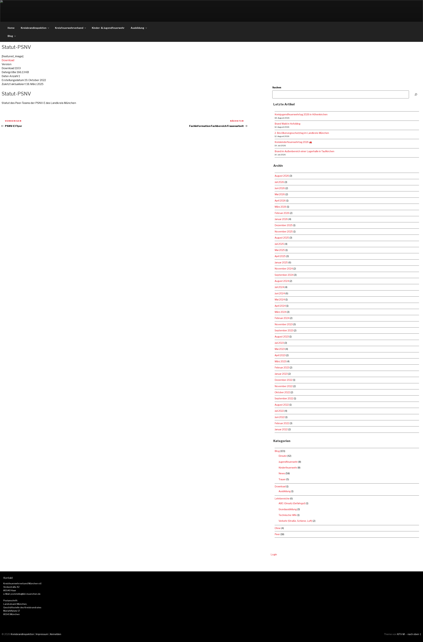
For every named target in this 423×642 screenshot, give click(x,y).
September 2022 (284, 398)
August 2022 (282, 404)
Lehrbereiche (282, 498)
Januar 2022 (281, 429)
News (282, 473)
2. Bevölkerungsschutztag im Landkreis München (302, 133)
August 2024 (282, 281)
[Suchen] (416, 94)
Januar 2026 (281, 219)
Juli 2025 (279, 244)
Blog (10, 36)
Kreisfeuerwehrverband (69, 27)
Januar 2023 (281, 373)
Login (274, 554)
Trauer (282, 479)
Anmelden (55, 634)
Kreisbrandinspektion (33, 27)
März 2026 (280, 206)
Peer (277, 534)
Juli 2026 (279, 182)
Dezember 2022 (283, 379)
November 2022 (284, 386)
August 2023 (282, 336)
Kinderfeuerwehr (288, 467)
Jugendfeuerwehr (288, 461)
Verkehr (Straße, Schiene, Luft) (295, 520)
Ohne (278, 528)
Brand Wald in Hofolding (287, 123)
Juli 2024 (279, 287)
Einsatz (283, 455)
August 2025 (282, 237)
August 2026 (282, 175)
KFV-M (401, 634)
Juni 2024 (280, 293)
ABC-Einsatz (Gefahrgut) (292, 503)
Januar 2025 (281, 262)
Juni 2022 (280, 417)
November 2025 (284, 231)
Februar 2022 (282, 423)
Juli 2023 (279, 342)
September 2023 (284, 330)
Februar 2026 (282, 213)
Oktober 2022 (282, 392)
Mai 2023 (280, 349)
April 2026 (280, 200)
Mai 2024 (280, 299)
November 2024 (284, 268)
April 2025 (280, 256)
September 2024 (284, 274)
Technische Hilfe (288, 515)
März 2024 (280, 311)
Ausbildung (137, 27)
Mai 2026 (280, 194)
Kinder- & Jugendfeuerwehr (108, 27)
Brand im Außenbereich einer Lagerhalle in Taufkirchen (304, 151)
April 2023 (280, 355)
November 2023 (284, 324)
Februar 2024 (282, 318)
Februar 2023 (282, 367)
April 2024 (280, 305)
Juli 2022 (279, 410)
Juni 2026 (280, 188)
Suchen (276, 87)
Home (11, 27)
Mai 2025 (280, 250)
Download (8, 60)
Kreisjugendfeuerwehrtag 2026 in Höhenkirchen (301, 114)
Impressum (42, 634)
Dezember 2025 (284, 225)
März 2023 (280, 361)
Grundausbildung (288, 509)
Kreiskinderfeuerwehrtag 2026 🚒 (293, 142)
